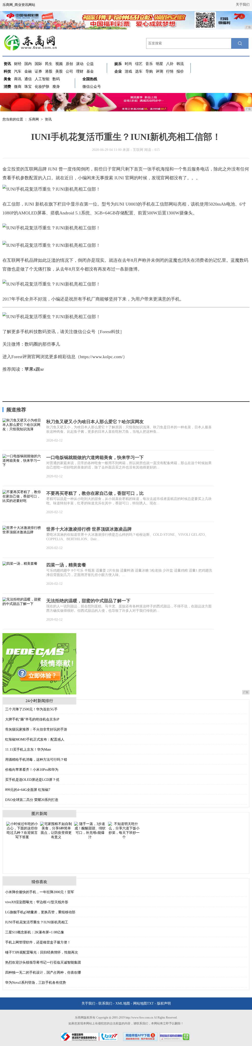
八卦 (169, 64)
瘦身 (56, 87)
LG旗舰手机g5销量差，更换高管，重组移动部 (40, 912)
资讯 (48, 119)
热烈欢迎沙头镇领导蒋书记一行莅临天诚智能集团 (43, 962)
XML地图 (122, 1003)
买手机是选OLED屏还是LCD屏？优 (32, 780)
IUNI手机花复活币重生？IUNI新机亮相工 (36, 922)
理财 (79, 71)
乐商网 (34, 119)
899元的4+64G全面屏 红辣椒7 (27, 790)
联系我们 (105, 1003)
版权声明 (164, 1003)
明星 (159, 64)
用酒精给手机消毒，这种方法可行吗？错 (36, 759)
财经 (17, 64)
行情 (169, 71)
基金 (90, 71)
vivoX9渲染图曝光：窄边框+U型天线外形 (36, 902)
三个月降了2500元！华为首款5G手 (31, 709)
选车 (138, 71)
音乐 (149, 64)
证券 (38, 71)
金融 (28, 71)
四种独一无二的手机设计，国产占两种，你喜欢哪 (43, 972)
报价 (180, 71)
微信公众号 (91, 87)
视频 (59, 64)
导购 (149, 71)
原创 (69, 64)
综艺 (138, 64)
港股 (48, 71)
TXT (150, 1003)
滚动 (79, 64)
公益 (90, 64)
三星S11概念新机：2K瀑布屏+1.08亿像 (34, 932)
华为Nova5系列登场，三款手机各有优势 (35, 982)
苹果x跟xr (34, 369)
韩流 (180, 64)
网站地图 (140, 1003)
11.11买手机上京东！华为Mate (28, 749)
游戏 (128, 71)
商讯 (17, 79)
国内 (28, 64)
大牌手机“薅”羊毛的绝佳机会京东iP (32, 719)
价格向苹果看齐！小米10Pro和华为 (31, 769)
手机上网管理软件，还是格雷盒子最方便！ (38, 942)
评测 (159, 71)
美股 (59, 71)
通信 (28, 79)
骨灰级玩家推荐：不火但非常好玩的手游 (36, 729)
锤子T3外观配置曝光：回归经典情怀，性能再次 (41, 952)
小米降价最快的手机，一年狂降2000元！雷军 (39, 892)
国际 (38, 64)
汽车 (17, 71)
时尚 (128, 64)
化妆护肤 (42, 87)
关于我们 (243, 4)
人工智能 (42, 79)
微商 (17, 87)
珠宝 (28, 87)
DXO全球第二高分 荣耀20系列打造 (31, 800)
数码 (56, 79)
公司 (69, 71)
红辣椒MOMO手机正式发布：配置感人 (34, 739)
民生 (48, 64)
